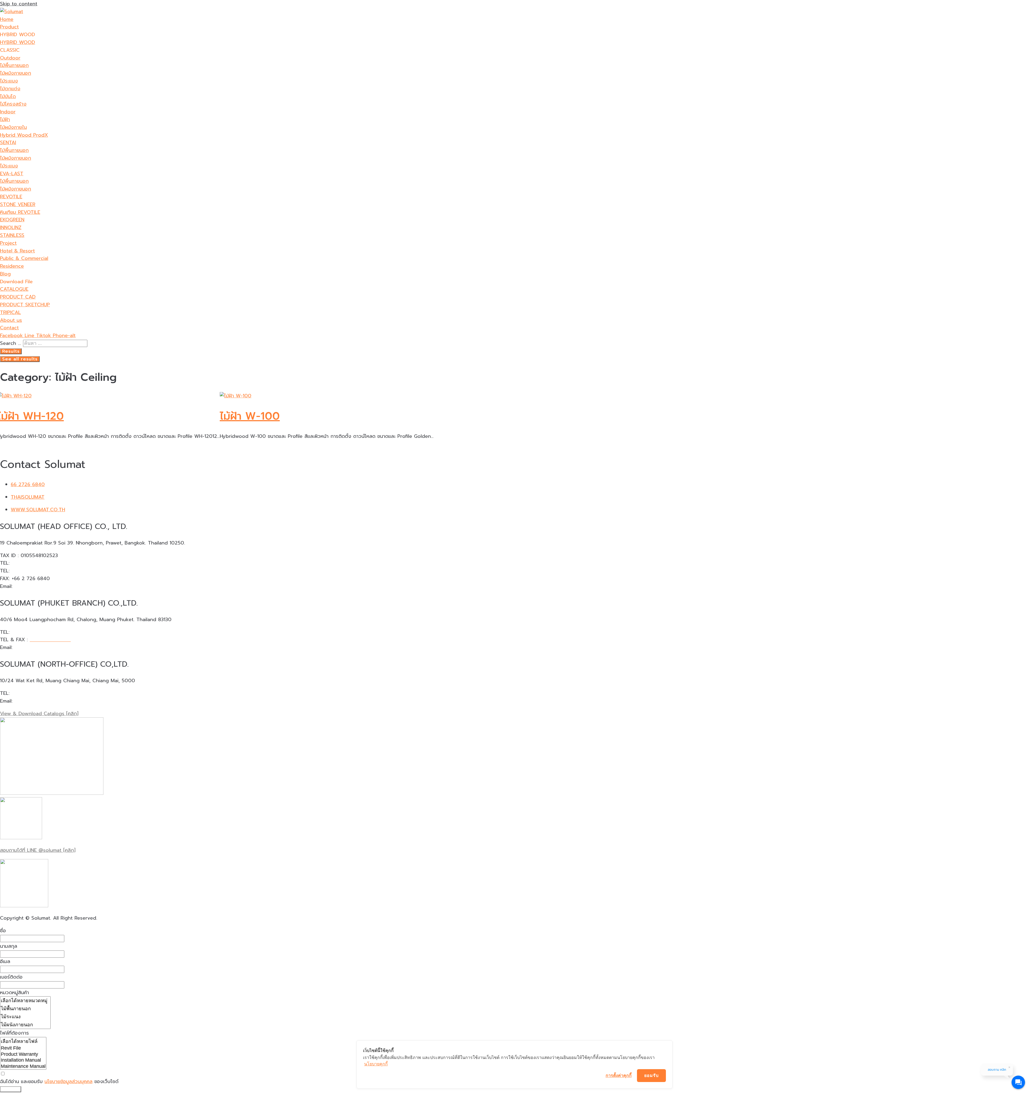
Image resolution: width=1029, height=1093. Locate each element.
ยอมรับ (651, 1075)
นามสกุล (8, 946)
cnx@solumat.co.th (36, 701)
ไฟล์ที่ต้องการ (14, 1033)
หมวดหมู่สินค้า (14, 992)
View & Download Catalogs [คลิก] (39, 713)
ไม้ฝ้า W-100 (250, 416)
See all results (20, 359)
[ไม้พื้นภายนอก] (25, 1009)
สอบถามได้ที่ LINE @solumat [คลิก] (38, 850)
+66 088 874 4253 (33, 632)
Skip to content (18, 4)
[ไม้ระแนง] (25, 1017)
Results (11, 351)
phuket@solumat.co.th (40, 647)
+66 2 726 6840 (31, 563)
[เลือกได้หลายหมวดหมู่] (25, 1001)
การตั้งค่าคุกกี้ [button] (619, 1075)
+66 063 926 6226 (33, 571)
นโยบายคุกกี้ (376, 1063)
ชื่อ (3, 930)
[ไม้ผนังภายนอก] (25, 1025)
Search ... (10, 343)
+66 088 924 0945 (34, 693)
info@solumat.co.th (36, 586)
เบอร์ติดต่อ (11, 977)
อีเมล (5, 961)
